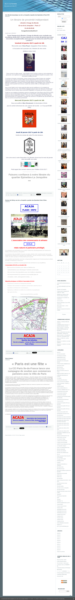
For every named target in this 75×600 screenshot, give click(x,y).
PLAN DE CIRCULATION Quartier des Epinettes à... (63, 329)
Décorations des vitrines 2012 (63, 423)
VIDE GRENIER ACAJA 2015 (62, 522)
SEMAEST (59, 494)
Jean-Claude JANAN (64, 199)
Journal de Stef (60, 576)
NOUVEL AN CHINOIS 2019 (62, 452)
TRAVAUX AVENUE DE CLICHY (63, 502)
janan (58, 338)
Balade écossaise (64, 132)
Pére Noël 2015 (64, 52)
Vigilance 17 (59, 524)
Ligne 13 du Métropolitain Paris (63, 447)
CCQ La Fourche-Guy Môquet (63, 381)
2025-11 (58, 538)
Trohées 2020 (60, 507)
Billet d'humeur (60, 367)
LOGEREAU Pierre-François (62, 324)
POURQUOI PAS (60, 460)
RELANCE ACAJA (60, 468)
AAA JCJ (58, 352)
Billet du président (60, 368)
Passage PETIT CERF (61, 459)
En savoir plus (61, 598)
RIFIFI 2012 (59, 475)
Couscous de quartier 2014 (62, 411)
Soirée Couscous (64, 208)
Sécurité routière (60, 486)
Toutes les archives (61, 551)
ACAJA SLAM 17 (64, 235)
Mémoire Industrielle (61, 449)
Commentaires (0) (9, 353)
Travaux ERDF (60, 504)
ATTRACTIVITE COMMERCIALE (63, 363)
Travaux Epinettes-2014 (64, 88)
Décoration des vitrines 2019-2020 (64, 418)
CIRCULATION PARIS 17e (62, 388)
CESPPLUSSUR (60, 386)
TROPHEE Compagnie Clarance (64, 123)
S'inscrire (65, 18)
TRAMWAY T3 (60, 501)
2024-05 (58, 546)
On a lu (58, 454)
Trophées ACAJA (60, 521)
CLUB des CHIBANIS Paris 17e (63, 389)
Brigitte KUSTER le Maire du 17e (63, 373)
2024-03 (58, 547)
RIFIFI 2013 (59, 476)
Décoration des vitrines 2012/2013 (64, 416)
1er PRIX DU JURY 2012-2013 (64, 114)
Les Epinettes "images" (61, 445)
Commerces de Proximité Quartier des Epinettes (31, 193)
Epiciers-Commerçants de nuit (63, 435)
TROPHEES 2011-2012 (61, 509)
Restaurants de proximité (62, 473)
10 (17, 435)
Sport (58, 497)
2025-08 (58, 540)
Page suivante (22, 435)
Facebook (20, 194)
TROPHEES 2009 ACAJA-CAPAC (64, 226)
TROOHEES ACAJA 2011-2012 (64, 140)
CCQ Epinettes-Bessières (62, 379)
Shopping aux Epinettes (62, 495)
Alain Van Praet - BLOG (61, 559)
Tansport (58, 499)
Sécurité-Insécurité (60, 489)
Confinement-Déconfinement (62, 399)
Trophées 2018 (60, 517)
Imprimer (33, 194)
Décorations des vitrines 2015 (63, 431)
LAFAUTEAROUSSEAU (61, 561)
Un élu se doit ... (60, 300)
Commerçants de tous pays (62, 391)
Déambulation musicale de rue (63, 413)
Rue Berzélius (60, 478)
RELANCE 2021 (60, 467)
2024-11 (58, 544)
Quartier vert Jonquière (61, 289)
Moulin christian (60, 327)
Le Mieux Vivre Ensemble (62, 440)
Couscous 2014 (64, 70)
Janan (58, 332)
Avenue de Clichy (60, 365)
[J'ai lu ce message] (73, 598)
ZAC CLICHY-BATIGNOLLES (62, 526)
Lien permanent (43, 193)
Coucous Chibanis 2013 (64, 106)
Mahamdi (59, 341)
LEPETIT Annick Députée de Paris (64, 444)
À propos (64, 314)
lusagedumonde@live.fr (29, 31)
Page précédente (8, 435)
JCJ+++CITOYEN (10, 4)
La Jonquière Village (61, 439)
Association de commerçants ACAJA (21, 351)
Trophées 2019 (60, 519)
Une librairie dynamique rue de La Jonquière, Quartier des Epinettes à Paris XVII (27, 15)
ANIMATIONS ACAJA (61, 357)
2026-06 (58, 533)
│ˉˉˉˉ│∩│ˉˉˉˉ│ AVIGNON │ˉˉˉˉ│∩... (63, 571)
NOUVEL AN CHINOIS (61, 450)
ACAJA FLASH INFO (61, 354)
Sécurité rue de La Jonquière (63, 487)
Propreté (58, 462)
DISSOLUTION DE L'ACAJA (62, 326)
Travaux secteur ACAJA (61, 506)
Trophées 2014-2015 (61, 514)
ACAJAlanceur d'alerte (61, 355)
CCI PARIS (59, 378)
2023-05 (58, 549)
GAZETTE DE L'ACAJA (61, 437)
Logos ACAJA (64, 44)
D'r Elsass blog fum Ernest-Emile (63, 572)
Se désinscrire (65, 19)
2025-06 (58, 542)
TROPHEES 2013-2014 (61, 512)
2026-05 (58, 535)
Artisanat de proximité (61, 359)
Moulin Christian (60, 335)
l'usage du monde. (13, 194)
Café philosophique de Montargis (63, 567)
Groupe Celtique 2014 (64, 61)
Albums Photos (61, 35)
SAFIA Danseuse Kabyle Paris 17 (64, 170)
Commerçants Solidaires (62, 393)
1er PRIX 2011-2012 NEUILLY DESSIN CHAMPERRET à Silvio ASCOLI (64, 151)
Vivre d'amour (9, 358)
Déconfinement (60, 415)
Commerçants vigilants (61, 394)
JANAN (58, 321)
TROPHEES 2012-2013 (61, 511)
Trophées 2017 (60, 516)
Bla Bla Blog (59, 569)
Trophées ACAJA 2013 (63, 97)
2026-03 (58, 536)
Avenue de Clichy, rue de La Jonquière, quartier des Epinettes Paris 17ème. (26, 200)
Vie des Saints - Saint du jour (62, 563)
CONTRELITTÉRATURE (62, 574)
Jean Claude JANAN (61, 30)
